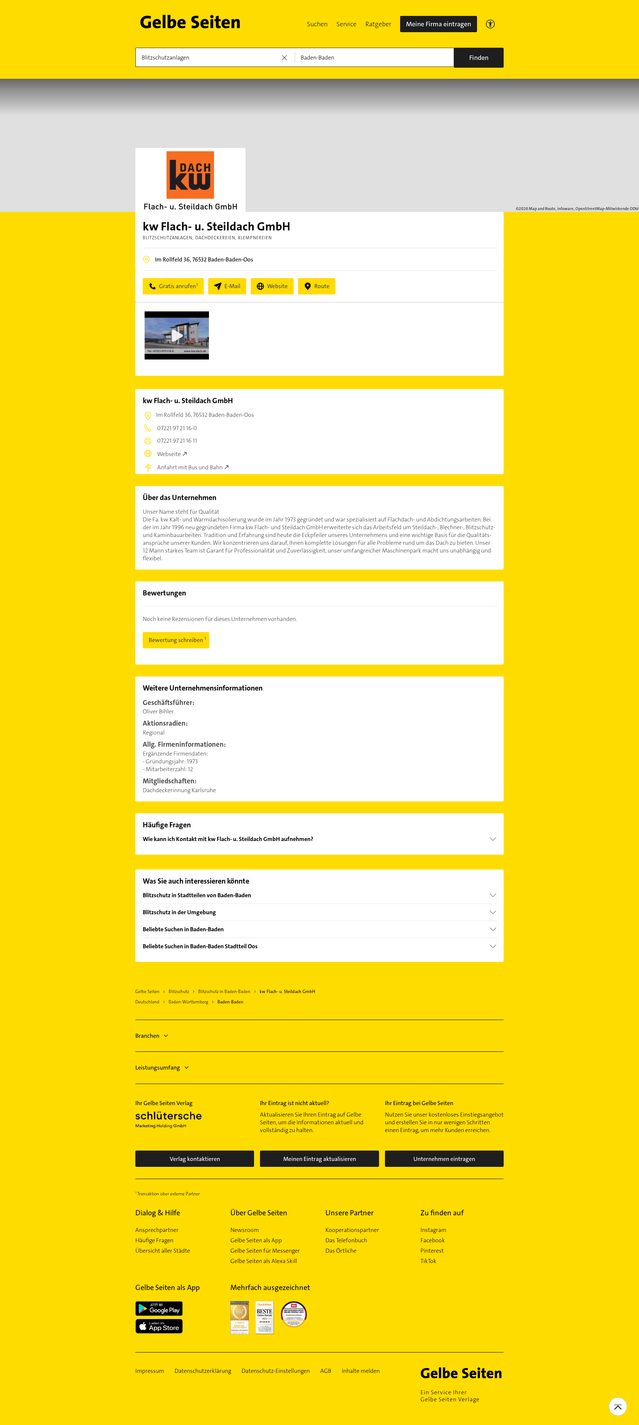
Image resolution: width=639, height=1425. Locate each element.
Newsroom (244, 1230)
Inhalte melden (361, 1371)
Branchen (147, 1036)
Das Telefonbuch (346, 1240)
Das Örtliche (340, 1251)
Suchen (317, 24)
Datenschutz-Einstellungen (275, 1371)
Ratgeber (378, 24)
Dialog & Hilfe (157, 1213)
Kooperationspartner (352, 1230)
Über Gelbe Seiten (258, 1213)
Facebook (432, 1240)
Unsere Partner (349, 1213)
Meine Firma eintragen (438, 24)
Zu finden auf (442, 1213)
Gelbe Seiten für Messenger (265, 1251)
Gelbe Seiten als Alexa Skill (263, 1261)
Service (346, 24)
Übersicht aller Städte (162, 1251)
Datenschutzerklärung (203, 1371)
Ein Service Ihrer (450, 1396)
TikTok (428, 1261)
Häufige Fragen (154, 1240)
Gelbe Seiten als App (256, 1240)
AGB (325, 1371)
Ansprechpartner (157, 1230)
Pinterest (432, 1251)
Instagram (433, 1230)
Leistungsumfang (157, 1067)
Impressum (149, 1371)
